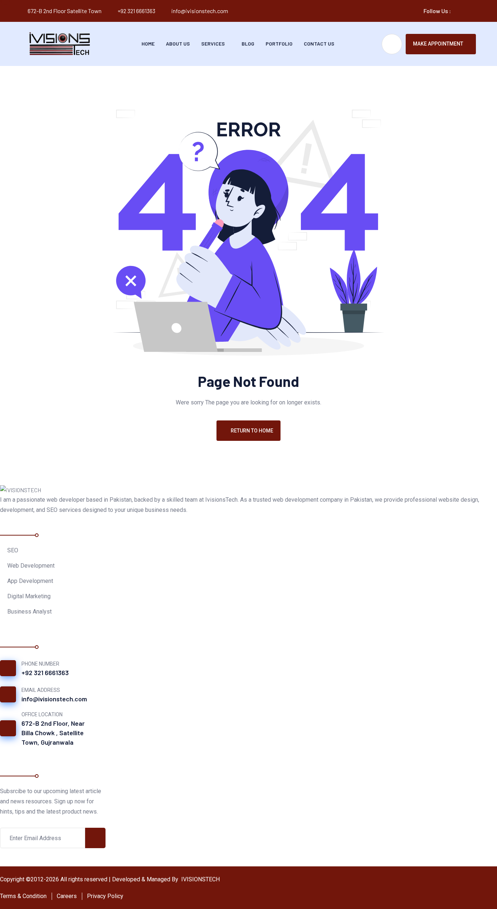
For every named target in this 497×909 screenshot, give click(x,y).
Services (213, 43)
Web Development (31, 565)
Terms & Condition (23, 896)
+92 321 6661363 (136, 10)
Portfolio (279, 43)
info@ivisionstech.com (199, 10)
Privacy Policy (105, 896)
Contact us (319, 43)
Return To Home (252, 431)
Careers (67, 896)
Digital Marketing (29, 596)
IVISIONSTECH (200, 879)
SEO (12, 550)
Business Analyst (29, 611)
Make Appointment (438, 44)
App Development (30, 580)
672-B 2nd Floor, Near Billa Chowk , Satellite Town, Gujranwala (53, 732)
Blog (248, 43)
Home (148, 43)
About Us (178, 43)
